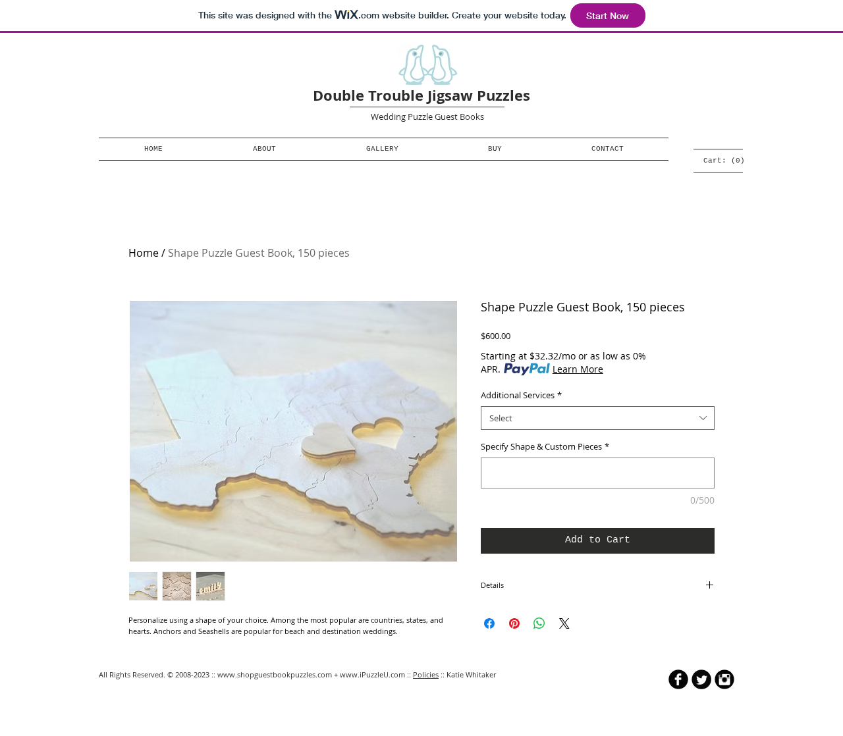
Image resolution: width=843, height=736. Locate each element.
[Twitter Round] (701, 679)
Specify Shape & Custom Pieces (545, 446)
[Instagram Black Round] (724, 679)
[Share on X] (564, 623)
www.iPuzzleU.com (372, 674)
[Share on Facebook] (489, 623)
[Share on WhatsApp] (539, 623)
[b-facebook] (678, 679)
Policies (426, 674)
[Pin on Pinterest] (514, 623)
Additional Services (521, 395)
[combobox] (598, 418)
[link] (723, 160)
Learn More (578, 369)
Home (143, 253)
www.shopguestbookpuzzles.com (274, 674)
